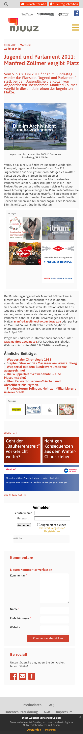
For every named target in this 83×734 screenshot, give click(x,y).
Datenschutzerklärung (21, 712)
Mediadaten (32, 705)
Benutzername (22, 513)
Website (15, 627)
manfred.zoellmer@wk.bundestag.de (37, 321)
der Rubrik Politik (15, 495)
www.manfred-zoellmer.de (20, 341)
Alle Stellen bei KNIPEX (58, 261)
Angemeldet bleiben (53, 524)
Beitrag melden (31, 676)
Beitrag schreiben (67, 4)
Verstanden (34, 729)
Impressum (64, 712)
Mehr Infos (50, 729)
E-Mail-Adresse (20, 618)
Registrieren (52, 531)
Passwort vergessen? (52, 528)
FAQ (51, 705)
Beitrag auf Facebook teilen (13, 676)
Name (15, 609)
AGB (47, 712)
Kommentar (18, 575)
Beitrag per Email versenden (22, 676)
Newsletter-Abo (36, 4)
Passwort (23, 518)
